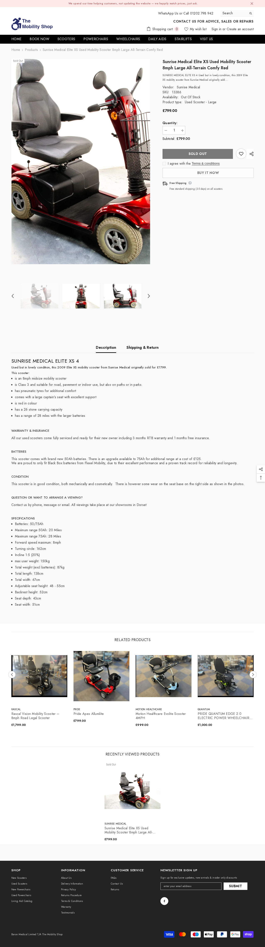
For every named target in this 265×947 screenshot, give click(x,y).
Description (106, 347)
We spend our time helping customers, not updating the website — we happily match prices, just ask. (133, 3)
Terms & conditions (206, 163)
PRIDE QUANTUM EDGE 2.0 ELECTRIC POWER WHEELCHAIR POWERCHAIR (223, 716)
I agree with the (179, 164)
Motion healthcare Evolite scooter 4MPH (161, 716)
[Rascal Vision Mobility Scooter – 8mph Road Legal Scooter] (39, 676)
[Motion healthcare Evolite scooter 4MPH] (164, 676)
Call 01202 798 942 (198, 13)
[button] (13, 296)
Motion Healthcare (149, 709)
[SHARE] (250, 154)
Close (252, 3)
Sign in (217, 29)
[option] (80, 161)
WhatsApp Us (168, 13)
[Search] (237, 13)
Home (15, 50)
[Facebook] (164, 901)
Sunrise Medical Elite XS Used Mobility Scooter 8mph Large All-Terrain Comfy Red (129, 830)
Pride (76, 709)
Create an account (240, 29)
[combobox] (233, 13)
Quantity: (170, 123)
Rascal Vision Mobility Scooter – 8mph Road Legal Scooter (35, 716)
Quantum (204, 709)
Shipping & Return (142, 347)
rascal (15, 709)
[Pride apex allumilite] (101, 676)
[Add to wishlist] (241, 154)
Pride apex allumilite (88, 714)
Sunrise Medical (188, 87)
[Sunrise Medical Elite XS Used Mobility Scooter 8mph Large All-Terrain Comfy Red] (132, 790)
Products (31, 50)
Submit (235, 886)
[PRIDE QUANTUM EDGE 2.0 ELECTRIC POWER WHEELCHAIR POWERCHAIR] (226, 676)
